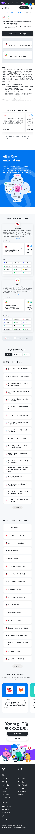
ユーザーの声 (6, 813)
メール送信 (21, 782)
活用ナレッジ (6, 819)
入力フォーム (6, 788)
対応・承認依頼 (22, 785)
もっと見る (17, 508)
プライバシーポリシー (18, 825)
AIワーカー (5, 779)
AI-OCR (4, 791)
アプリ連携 (5, 785)
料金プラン (5, 810)
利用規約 (10, 825)
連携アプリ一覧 (6, 806)
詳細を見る (6, 129)
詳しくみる (17, 238)
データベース (6, 798)
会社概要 (4, 825)
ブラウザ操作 (22, 791)
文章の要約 (5, 795)
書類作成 (20, 795)
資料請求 (17, 739)
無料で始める (17, 734)
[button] (31, 7)
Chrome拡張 (21, 779)
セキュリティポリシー (7, 827)
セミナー (4, 816)
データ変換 (21, 788)
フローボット (6, 782)
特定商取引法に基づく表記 (20, 827)
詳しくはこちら (8, 3)
